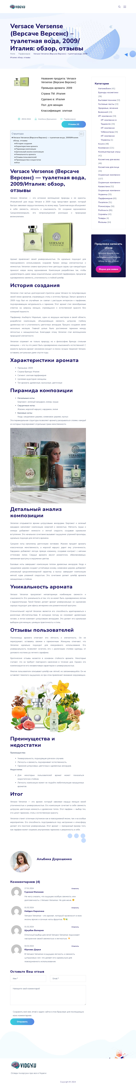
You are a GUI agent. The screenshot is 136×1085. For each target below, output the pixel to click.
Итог (18, 162)
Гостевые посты (106, 104)
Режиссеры (104, 206)
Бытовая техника (107, 100)
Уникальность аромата (26, 154)
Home (12, 54)
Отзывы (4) (73, 124)
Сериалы (102, 214)
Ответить (75, 889)
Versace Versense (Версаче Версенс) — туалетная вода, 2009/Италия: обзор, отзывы (45, 139)
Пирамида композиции (26, 149)
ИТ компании (105, 116)
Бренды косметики (108, 92)
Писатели (103, 202)
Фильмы (102, 222)
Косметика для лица (108, 167)
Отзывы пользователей (26, 157)
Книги (101, 143)
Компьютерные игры (109, 151)
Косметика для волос (109, 159)
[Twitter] (76, 836)
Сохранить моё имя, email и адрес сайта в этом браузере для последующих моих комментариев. (48, 1013)
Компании (103, 147)
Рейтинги (103, 210)
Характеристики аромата (27, 146)
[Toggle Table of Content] (80, 134)
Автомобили (104, 88)
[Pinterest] (83, 836)
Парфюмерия (24, 54)
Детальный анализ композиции (30, 152)
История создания (24, 143)
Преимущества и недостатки (28, 160)
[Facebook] (70, 836)
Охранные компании (109, 174)
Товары (102, 218)
